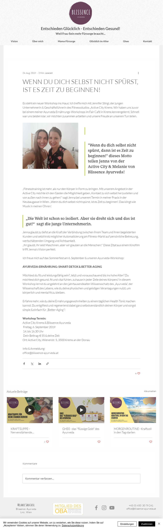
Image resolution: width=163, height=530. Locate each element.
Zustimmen (147, 524)
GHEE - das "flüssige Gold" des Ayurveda (80, 430)
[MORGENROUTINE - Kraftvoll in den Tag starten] (133, 410)
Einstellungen (127, 524)
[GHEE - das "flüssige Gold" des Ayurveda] (81, 410)
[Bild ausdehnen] (50, 146)
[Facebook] (96, 508)
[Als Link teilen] (47, 363)
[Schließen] (159, 524)
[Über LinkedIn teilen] (39, 363)
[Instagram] (104, 508)
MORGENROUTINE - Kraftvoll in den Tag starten (133, 430)
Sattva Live (29, 51)
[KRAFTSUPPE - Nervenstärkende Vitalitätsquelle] (30, 410)
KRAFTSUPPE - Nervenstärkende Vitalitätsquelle (21, 430)
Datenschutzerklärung (73, 525)
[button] (152, 51)
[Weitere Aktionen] (138, 73)
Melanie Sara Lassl (26, 505)
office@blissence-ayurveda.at (141, 508)
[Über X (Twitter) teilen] (31, 363)
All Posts (11, 51)
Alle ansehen (150, 391)
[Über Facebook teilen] (24, 363)
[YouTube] (112, 508)
